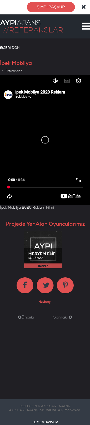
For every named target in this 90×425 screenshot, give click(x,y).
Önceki (27, 317)
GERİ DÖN (11, 48)
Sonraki (61, 317)
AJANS (20, 22)
